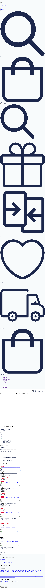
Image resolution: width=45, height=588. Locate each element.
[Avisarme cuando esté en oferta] (1, 437)
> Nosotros (2, 576)
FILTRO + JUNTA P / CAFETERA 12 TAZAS (8, 473)
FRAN (1, 537)
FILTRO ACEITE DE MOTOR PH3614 (7, 533)
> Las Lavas (34, 571)
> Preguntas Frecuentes (37, 576)
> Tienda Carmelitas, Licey (12, 570)
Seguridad (5, 380)
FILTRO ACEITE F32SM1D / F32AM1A (7, 547)
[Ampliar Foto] (22, 423)
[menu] (0, 8)
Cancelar (2, 586)
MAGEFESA (2, 476)
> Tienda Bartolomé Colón (22, 570)
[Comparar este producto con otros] (1, 434)
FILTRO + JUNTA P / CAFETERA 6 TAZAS (8, 503)
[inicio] (2, 9)
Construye (5, 377)
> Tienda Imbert (3, 570)
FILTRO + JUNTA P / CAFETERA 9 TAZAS (8, 518)
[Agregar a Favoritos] (1, 432)
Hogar (4, 384)
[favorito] (1, 468)
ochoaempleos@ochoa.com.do (8, 562)
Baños (4, 378)
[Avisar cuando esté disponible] (1, 438)
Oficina (4, 381)
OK (5, 586)
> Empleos (7, 576)
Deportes (4, 386)
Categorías (5, 387)
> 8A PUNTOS (12, 576)
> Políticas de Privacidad (28, 576)
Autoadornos (5, 382)
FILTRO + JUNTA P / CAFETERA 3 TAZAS (8, 488)
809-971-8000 (2, 559)
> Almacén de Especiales (15, 571)
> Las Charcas (29, 571)
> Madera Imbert (23, 571)
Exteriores (5, 383)
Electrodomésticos (6, 379)
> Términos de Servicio (19, 576)
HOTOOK (8, 442)
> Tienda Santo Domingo (31, 570)
